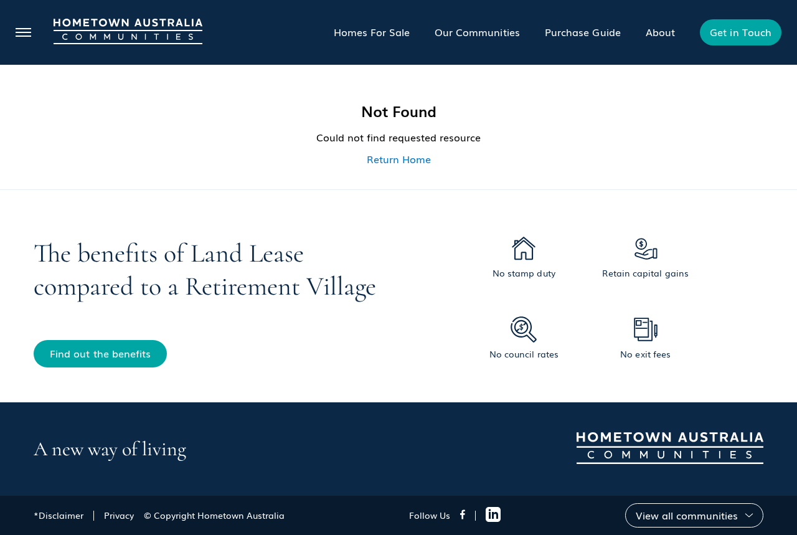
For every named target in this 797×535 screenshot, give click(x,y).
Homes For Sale (372, 31)
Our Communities (477, 31)
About (660, 31)
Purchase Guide (583, 31)
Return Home (399, 158)
